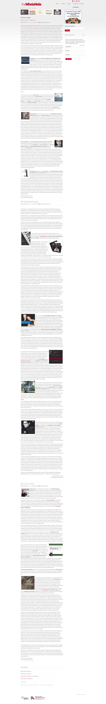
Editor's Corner (35, 22)
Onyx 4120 (41, 426)
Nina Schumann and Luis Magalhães (49, 329)
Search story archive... (69, 26)
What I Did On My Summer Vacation (30, 201)
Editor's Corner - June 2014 (27, 483)
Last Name (67, 54)
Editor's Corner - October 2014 (28, 20)
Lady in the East (57, 385)
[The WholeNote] (31, 4)
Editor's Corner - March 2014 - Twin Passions (29, 676)
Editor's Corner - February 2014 (27, 678)
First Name (67, 50)
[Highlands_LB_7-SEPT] (41, 12)
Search (67, 30)
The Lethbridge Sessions (46, 589)
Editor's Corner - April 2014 (26, 673)
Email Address (68, 46)
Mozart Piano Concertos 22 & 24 (39, 555)
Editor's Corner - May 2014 (26, 671)
